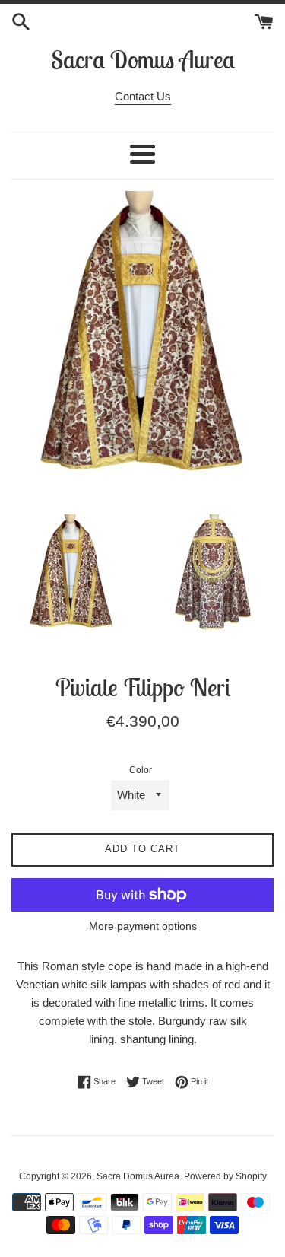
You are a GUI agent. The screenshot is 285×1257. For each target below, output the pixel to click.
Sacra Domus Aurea (143, 59)
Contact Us (143, 96)
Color (140, 770)
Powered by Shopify (225, 1176)
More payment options (143, 926)
